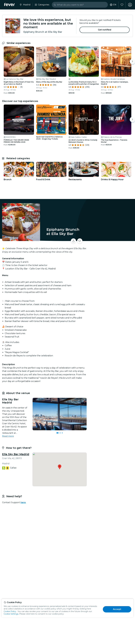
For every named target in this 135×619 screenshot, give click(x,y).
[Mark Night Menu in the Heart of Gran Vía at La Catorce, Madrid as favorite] (30, 49)
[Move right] (132, 61)
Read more (8, 436)
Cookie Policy (10, 611)
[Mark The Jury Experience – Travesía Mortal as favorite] (128, 107)
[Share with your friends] (73, 241)
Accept (117, 609)
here (23, 502)
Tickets (111, 239)
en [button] (114, 5)
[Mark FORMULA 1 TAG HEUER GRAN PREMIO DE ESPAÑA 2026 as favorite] (30, 107)
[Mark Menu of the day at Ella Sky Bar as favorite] (63, 49)
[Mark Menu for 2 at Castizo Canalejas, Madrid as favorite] (128, 49)
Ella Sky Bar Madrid (15, 454)
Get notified (104, 30)
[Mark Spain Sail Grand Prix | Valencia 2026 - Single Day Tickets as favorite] (63, 107)
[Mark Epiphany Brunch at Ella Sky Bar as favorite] (79, 241)
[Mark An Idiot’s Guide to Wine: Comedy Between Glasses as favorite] (95, 107)
